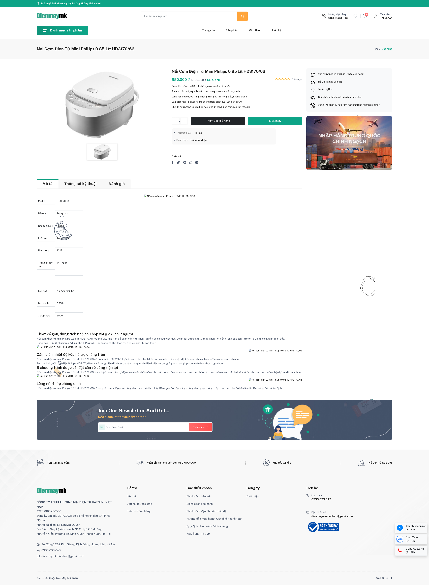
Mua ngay (275, 120)
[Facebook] (391, 578)
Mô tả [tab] (47, 184)
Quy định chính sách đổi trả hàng (207, 526)
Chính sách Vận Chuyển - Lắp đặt (207, 511)
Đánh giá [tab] (117, 184)
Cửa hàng (387, 49)
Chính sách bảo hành (200, 503)
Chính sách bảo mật (199, 496)
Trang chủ (208, 30)
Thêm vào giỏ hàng (218, 120)
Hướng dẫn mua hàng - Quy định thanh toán (214, 518)
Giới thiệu (255, 30)
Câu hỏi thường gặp (139, 503)
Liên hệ (276, 30)
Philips (198, 132)
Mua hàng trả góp (198, 533)
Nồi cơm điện (199, 139)
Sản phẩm (232, 30)
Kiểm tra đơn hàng (139, 511)
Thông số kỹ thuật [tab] (80, 184)
